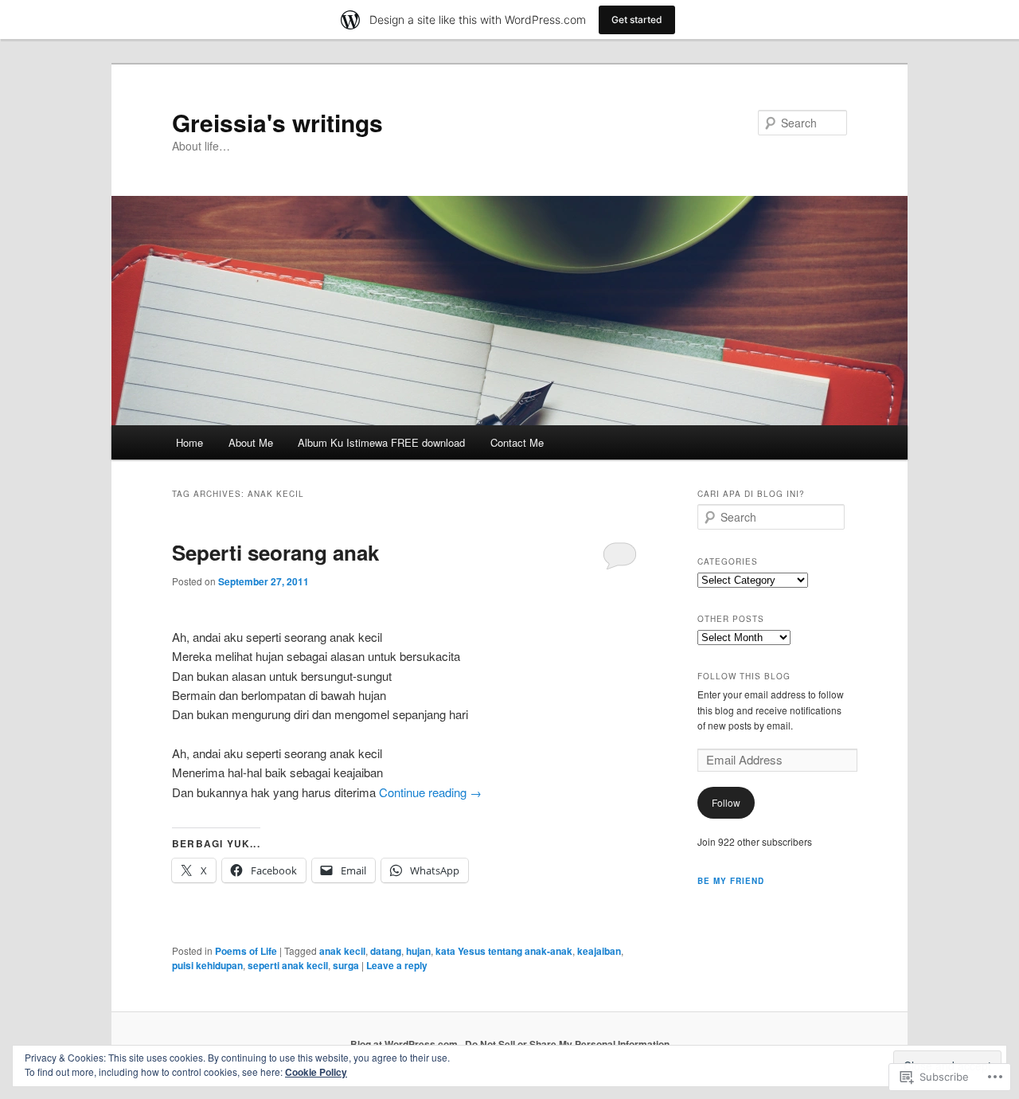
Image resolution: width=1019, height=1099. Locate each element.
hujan (418, 951)
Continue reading (430, 792)
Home (189, 442)
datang (385, 951)
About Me (250, 442)
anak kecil (342, 951)
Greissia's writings (277, 122)
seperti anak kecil (288, 965)
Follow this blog (744, 676)
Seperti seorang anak (275, 552)
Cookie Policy (316, 1072)
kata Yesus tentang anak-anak (503, 951)
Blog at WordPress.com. (405, 1044)
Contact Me (517, 442)
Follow (726, 802)
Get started (636, 19)
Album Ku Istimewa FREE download (381, 442)
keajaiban (599, 951)
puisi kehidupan (207, 965)
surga (346, 965)
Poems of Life (246, 951)
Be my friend (730, 880)
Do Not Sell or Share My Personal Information (567, 1044)
